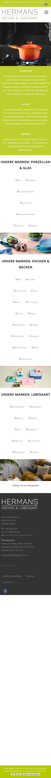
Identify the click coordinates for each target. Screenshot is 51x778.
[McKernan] (17, 441)
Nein (19, 774)
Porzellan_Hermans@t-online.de (19, 535)
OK (13, 774)
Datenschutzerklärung (12, 576)
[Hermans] (19, 21)
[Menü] (46, 12)
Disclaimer (30, 576)
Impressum (8, 582)
